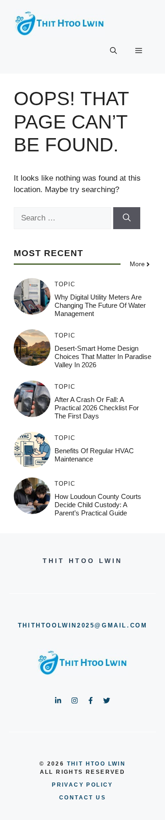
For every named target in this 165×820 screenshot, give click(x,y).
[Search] (126, 218)
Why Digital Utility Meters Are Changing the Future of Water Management (100, 305)
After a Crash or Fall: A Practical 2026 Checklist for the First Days (97, 408)
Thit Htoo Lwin (96, 764)
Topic (65, 284)
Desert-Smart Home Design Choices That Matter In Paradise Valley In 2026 (103, 356)
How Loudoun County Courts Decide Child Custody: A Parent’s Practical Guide (98, 505)
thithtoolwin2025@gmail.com (83, 625)
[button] (113, 50)
